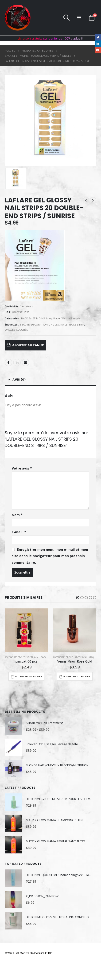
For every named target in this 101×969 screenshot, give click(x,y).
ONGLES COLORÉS (16, 329)
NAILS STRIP (76, 324)
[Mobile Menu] (79, 18)
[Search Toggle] (66, 18)
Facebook (8, 362)
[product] (26, 630)
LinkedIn (17, 362)
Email (25, 362)
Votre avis (22, 468)
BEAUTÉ (25, 324)
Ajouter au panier (28, 345)
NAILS (64, 324)
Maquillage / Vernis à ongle (63, 318)
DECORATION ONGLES (45, 324)
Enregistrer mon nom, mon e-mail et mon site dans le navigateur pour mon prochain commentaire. (50, 556)
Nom (17, 515)
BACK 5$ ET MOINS (33, 318)
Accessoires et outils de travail (22, 657)
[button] (78, 597)
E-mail (19, 532)
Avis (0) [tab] (19, 379)
